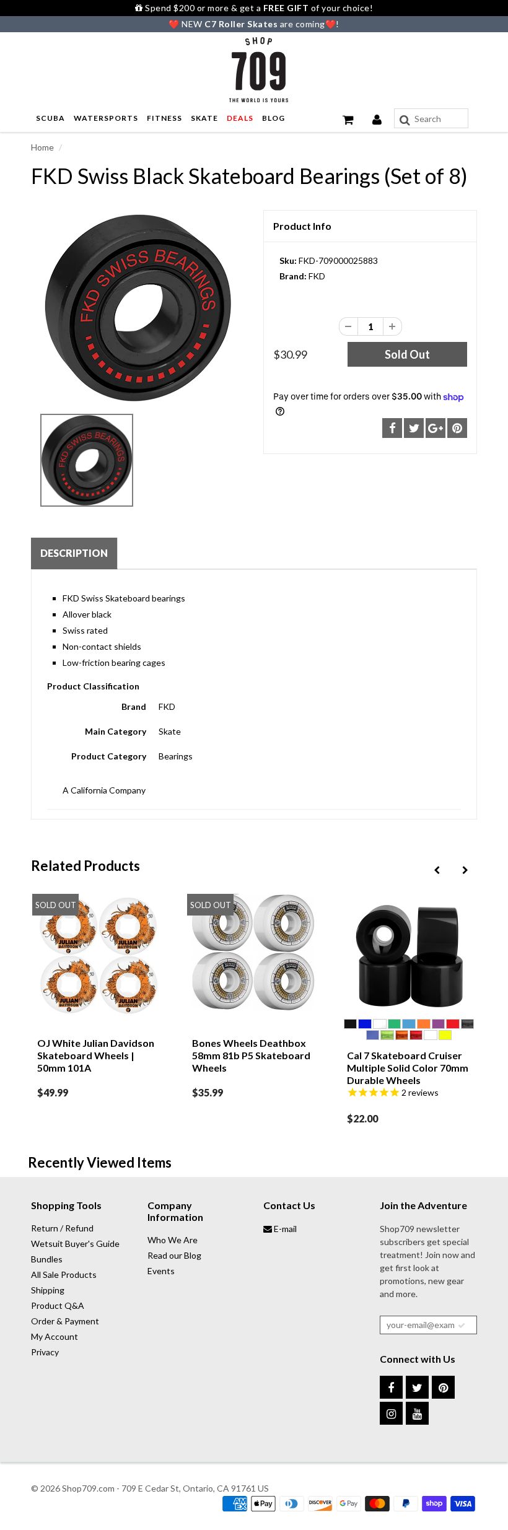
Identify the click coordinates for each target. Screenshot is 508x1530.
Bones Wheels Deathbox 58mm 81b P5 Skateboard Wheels (251, 1055)
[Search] (405, 120)
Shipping (47, 1290)
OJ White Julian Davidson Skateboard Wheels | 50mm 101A (95, 1055)
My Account (54, 1336)
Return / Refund (62, 1228)
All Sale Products (64, 1274)
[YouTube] (417, 1413)
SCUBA (50, 118)
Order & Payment (65, 1321)
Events (161, 1271)
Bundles (47, 1259)
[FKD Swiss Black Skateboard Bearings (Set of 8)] (137, 308)
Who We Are (172, 1240)
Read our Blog (174, 1255)
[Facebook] (391, 1387)
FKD (317, 276)
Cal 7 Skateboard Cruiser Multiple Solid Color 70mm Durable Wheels (407, 1067)
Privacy (45, 1352)
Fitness (164, 118)
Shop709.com (88, 1488)
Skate (204, 118)
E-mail (284, 1228)
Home (42, 147)
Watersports (106, 118)
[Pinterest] (443, 1387)
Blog (273, 118)
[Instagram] (391, 1413)
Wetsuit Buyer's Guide (75, 1243)
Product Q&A (57, 1305)
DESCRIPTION (74, 553)
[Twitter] (417, 1387)
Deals (240, 118)
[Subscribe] (461, 1325)
